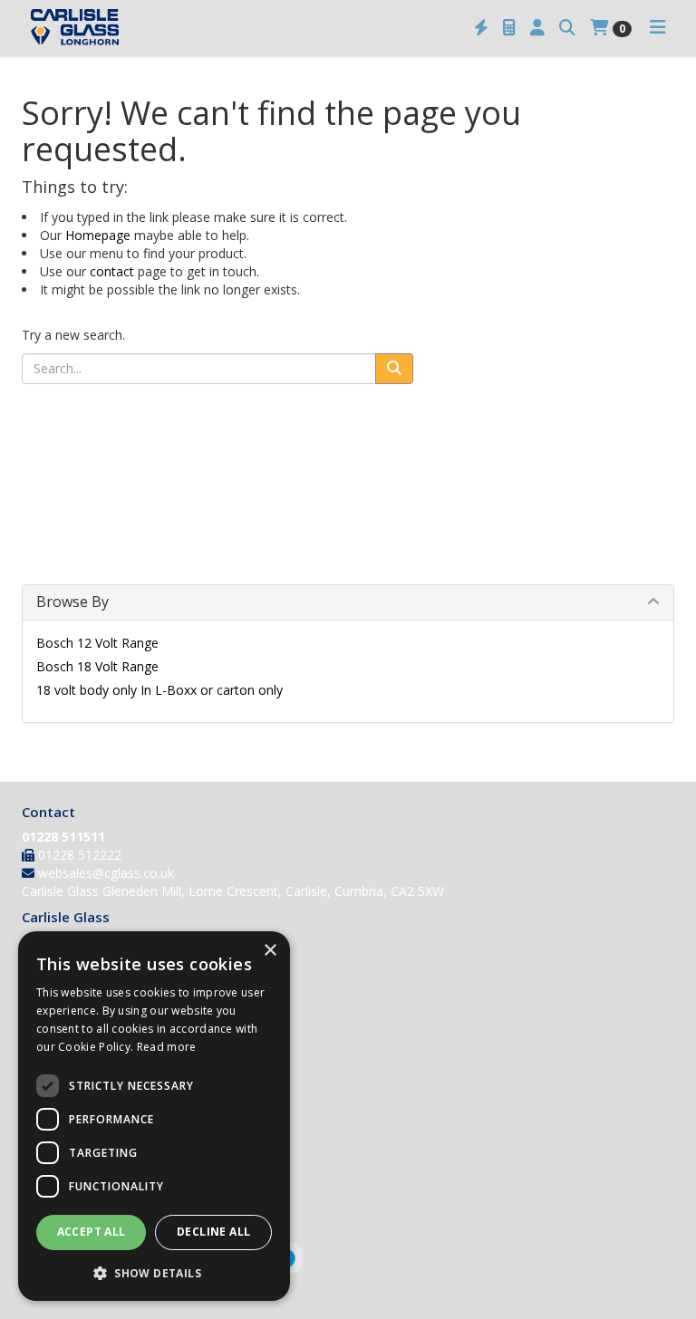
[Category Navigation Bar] (657, 28)
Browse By (72, 601)
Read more (167, 1046)
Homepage (97, 235)
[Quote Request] (509, 28)
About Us (49, 945)
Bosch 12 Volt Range (97, 642)
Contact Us (54, 992)
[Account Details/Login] (537, 28)
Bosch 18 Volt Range (97, 666)
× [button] (269, 951)
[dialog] (154, 1116)
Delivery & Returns (76, 1119)
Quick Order (57, 1072)
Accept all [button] (91, 1231)
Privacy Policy (62, 1166)
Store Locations (68, 968)
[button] (154, 1272)
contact (112, 271)
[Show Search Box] (567, 28)
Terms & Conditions (81, 1142)
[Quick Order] (481, 28)
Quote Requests (69, 1095)
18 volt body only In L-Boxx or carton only (159, 689)
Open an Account (72, 1048)
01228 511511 (63, 836)
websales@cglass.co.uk (106, 872)
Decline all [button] (213, 1231)
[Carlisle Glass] (75, 25)
